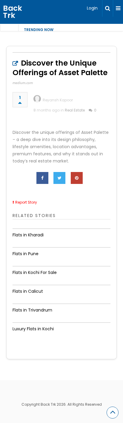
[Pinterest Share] (77, 178)
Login (92, 8)
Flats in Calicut (28, 291)
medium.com (23, 82)
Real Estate (75, 110)
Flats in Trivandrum (32, 310)
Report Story (26, 202)
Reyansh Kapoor (58, 100)
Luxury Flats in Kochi (33, 329)
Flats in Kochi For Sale (35, 272)
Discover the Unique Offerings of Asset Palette (60, 68)
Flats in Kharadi (28, 235)
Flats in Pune (26, 254)
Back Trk (12, 12)
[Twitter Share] (59, 178)
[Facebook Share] (42, 178)
